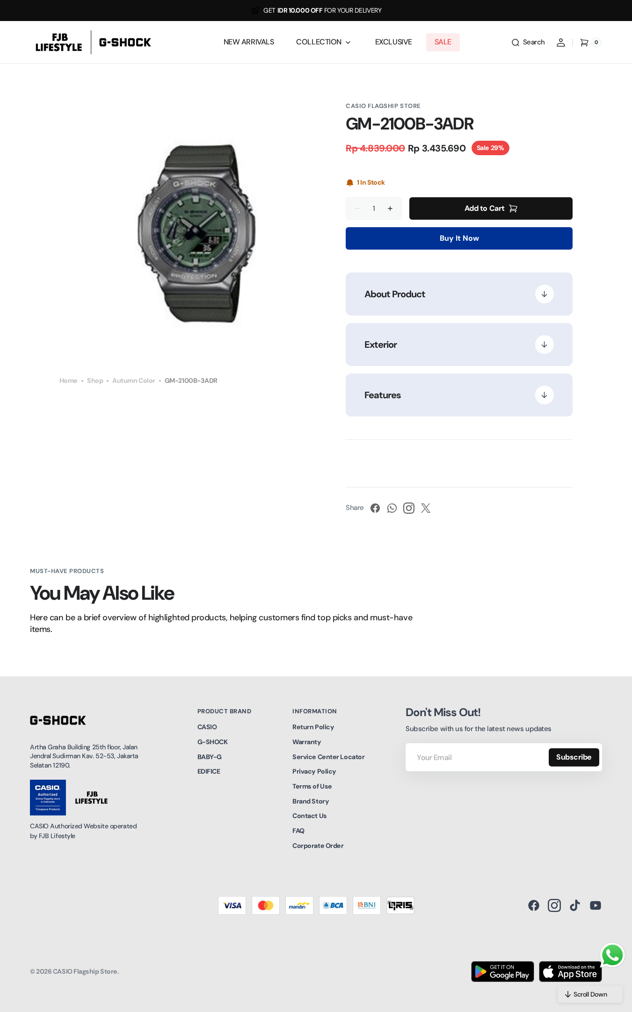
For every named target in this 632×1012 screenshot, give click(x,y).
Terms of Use (312, 786)
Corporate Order (317, 845)
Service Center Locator (328, 757)
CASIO (207, 727)
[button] (528, 42)
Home (68, 380)
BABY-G (209, 757)
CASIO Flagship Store (85, 971)
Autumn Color (133, 380)
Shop (95, 380)
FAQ (298, 830)
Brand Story (310, 801)
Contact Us (309, 815)
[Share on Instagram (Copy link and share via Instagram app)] (408, 508)
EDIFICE (208, 771)
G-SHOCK (212, 742)
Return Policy (313, 727)
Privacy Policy (314, 771)
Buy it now (459, 238)
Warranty (306, 742)
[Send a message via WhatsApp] (612, 955)
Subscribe (574, 757)
